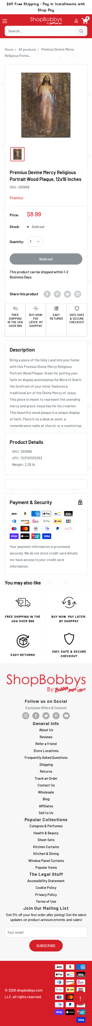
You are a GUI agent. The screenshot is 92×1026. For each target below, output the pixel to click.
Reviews (46, 737)
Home (9, 49)
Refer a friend (46, 743)
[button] (85, 21)
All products (27, 49)
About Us (46, 730)
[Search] (81, 31)
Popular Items (46, 867)
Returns (46, 771)
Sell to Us (46, 813)
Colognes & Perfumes (46, 826)
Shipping (46, 764)
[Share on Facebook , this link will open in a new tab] (47, 294)
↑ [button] (80, 998)
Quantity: (17, 242)
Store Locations (46, 751)
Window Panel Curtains (46, 860)
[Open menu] (4, 21)
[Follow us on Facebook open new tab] (35, 715)
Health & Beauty (46, 833)
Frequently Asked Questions (46, 757)
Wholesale (46, 792)
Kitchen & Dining (46, 853)
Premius (16, 198)
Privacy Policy (46, 894)
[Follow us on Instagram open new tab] (25, 715)
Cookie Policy (46, 887)
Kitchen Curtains (46, 847)
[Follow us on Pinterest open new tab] (56, 715)
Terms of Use (46, 901)
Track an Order (46, 778)
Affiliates (46, 806)
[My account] (76, 21)
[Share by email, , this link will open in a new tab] (77, 294)
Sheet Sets (46, 840)
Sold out (46, 259)
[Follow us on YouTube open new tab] (66, 715)
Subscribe (46, 945)
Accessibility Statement (46, 881)
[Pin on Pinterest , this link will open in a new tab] (57, 294)
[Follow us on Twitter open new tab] (46, 715)
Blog (46, 799)
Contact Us (46, 785)
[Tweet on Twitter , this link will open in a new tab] (67, 294)
